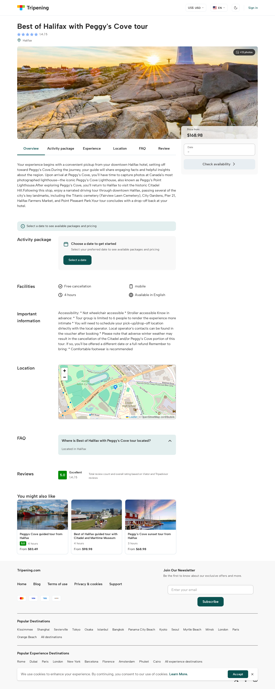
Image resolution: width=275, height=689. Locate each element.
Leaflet (132, 417)
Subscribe (210, 602)
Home (21, 584)
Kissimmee (25, 629)
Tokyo (76, 629)
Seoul (175, 629)
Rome (21, 661)
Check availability (217, 164)
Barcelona (91, 661)
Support (115, 584)
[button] (115, 387)
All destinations (51, 637)
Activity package (60, 148)
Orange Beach (27, 637)
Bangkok (118, 629)
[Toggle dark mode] (236, 8)
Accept (238, 674)
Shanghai (43, 629)
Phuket (144, 661)
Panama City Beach (141, 629)
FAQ (142, 148)
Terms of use (57, 584)
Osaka (89, 629)
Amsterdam (127, 661)
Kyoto (163, 629)
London (223, 629)
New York (73, 661)
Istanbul (102, 629)
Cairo (157, 661)
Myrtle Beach (192, 629)
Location (120, 148)
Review (164, 148)
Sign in (253, 8)
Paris (235, 629)
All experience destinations (183, 661)
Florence (108, 661)
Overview (31, 148)
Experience (92, 148)
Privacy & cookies (88, 584)
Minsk (210, 629)
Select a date (77, 260)
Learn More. (178, 674)
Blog (37, 584)
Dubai (34, 661)
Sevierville (61, 629)
